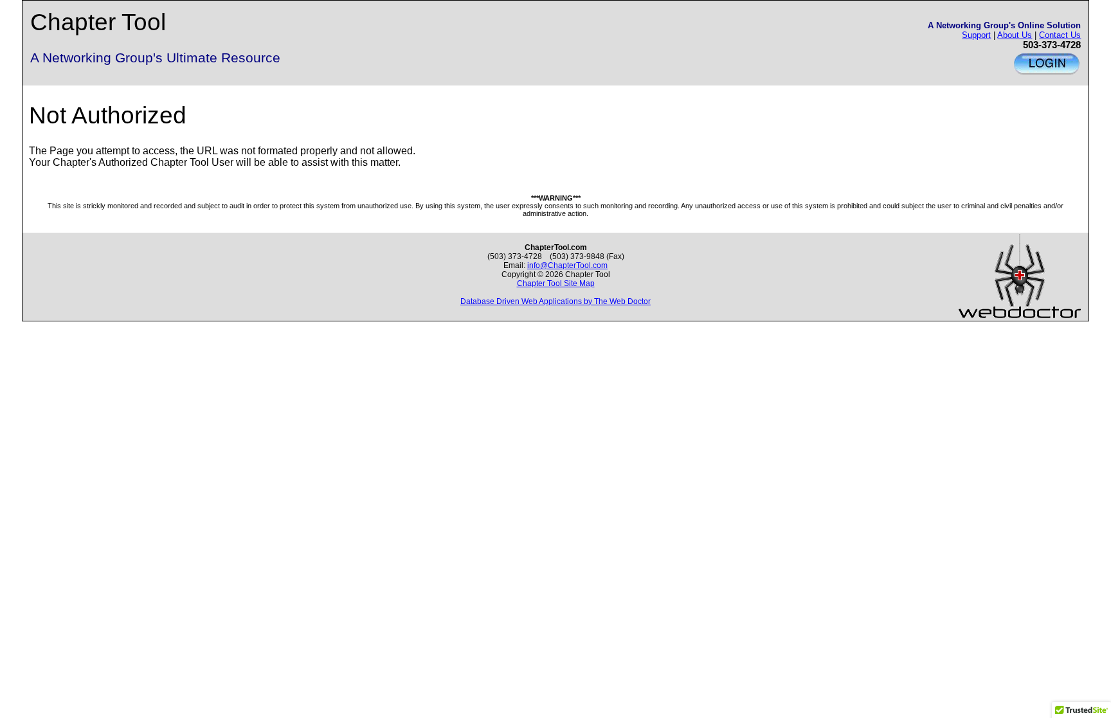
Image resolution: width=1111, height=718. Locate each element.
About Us (1014, 35)
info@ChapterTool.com (567, 265)
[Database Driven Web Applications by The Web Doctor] (1020, 316)
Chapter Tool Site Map (556, 283)
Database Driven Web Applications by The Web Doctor (555, 301)
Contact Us (1060, 35)
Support (976, 35)
